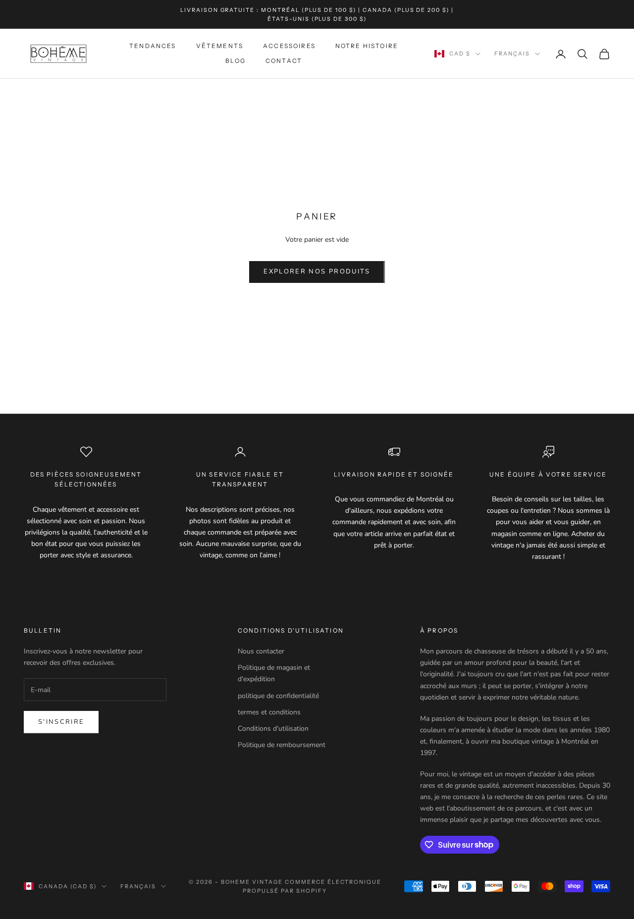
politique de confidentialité (278, 696)
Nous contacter (261, 651)
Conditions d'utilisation (273, 728)
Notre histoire (366, 46)
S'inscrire (61, 721)
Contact (283, 61)
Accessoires (289, 46)
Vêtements (219, 46)
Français (512, 54)
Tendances (152, 46)
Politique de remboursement (281, 745)
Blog (235, 61)
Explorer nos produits (317, 271)
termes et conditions (269, 712)
